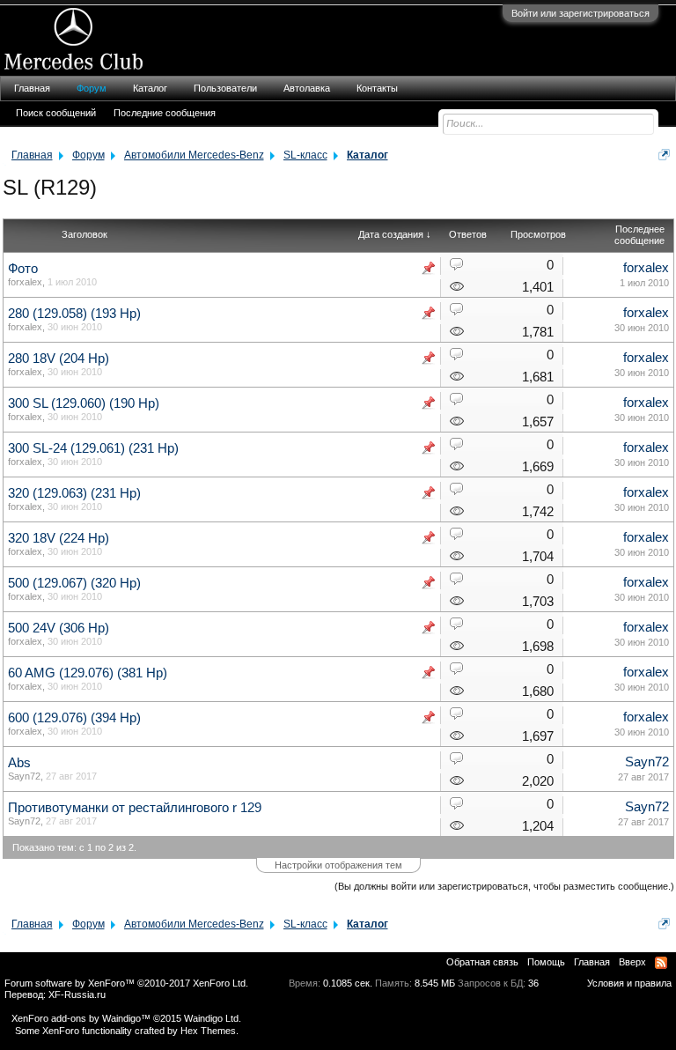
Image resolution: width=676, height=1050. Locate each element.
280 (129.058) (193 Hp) (74, 314)
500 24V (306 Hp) (58, 628)
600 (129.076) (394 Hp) (74, 718)
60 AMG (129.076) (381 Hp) (87, 673)
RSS (661, 963)
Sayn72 (24, 776)
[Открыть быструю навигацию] (664, 154)
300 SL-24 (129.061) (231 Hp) (93, 448)
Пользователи (225, 88)
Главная (32, 88)
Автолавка (306, 88)
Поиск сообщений (56, 112)
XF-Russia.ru (77, 994)
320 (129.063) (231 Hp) (74, 493)
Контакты (377, 88)
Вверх (632, 962)
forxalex (25, 282)
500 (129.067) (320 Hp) (74, 583)
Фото (23, 269)
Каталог (150, 88)
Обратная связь (482, 962)
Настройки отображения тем (338, 865)
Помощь (546, 962)
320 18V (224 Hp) (58, 538)
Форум (92, 88)
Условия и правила (629, 983)
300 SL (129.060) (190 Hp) (83, 403)
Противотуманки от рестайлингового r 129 (134, 808)
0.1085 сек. (347, 983)
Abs (19, 763)
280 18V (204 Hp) (58, 358)
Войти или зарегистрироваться (580, 13)
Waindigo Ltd (211, 1018)
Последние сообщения (165, 112)
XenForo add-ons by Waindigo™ (81, 1018)
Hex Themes (208, 1030)
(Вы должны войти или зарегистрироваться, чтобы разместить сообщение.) (504, 886)
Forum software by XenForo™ (126, 983)
